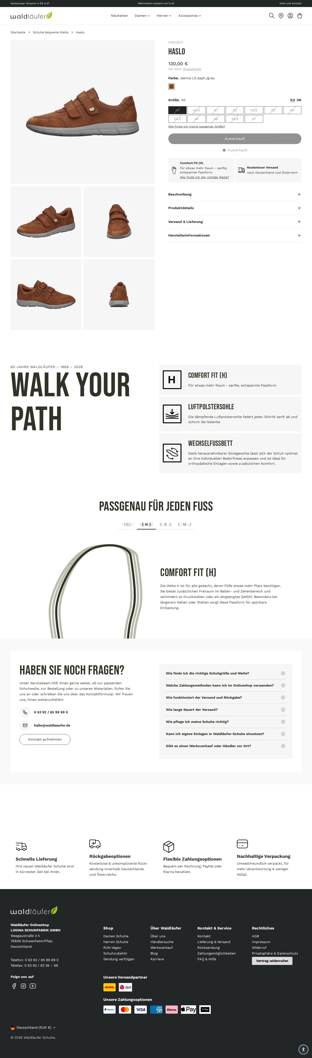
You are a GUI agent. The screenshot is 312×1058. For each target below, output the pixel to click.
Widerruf (259, 948)
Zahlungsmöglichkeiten (216, 953)
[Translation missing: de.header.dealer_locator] (281, 15)
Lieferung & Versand (213, 942)
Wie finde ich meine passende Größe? (196, 126)
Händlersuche (161, 942)
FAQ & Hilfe (206, 959)
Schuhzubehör (115, 953)
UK (299, 100)
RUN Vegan (112, 948)
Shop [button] (108, 928)
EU (292, 100)
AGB (255, 936)
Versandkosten (192, 69)
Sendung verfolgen (118, 959)
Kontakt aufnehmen (45, 739)
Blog (154, 953)
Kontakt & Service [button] (214, 928)
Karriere (157, 959)
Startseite (18, 32)
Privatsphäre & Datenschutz (275, 953)
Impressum (261, 942)
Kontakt (204, 936)
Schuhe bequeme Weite (50, 32)
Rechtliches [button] (263, 928)
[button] (303, 1049)
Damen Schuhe (115, 936)
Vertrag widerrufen (272, 961)
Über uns (157, 936)
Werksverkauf (161, 948)
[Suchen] (271, 15)
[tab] (127, 526)
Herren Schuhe (115, 942)
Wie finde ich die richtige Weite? (204, 177)
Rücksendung (208, 948)
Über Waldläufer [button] (165, 928)
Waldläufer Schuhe (39, 1037)
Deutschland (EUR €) (34, 1027)
